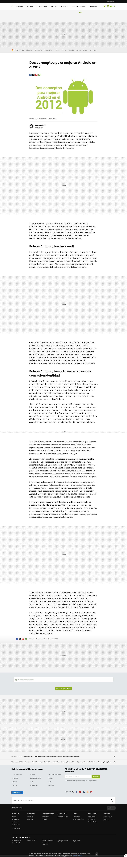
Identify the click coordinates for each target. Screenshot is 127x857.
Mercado (50, 778)
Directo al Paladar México (63, 840)
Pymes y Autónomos (106, 820)
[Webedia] (111, 1)
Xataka (14, 816)
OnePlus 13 (92, 762)
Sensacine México (47, 840)
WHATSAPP (93, 6)
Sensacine (45, 816)
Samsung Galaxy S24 (104, 762)
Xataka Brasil (16, 843)
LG (90, 50)
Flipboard (105, 6)
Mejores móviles (81, 762)
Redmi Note (38, 50)
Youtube (111, 6)
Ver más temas (17, 792)
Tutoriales (15, 778)
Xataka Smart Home (16, 825)
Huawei (14, 782)
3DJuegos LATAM (32, 840)
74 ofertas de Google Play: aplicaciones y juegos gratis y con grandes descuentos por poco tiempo (50, 756)
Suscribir (96, 777)
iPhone (64, 50)
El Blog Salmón (107, 816)
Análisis (32, 774)
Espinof (44, 819)
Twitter (114, 6)
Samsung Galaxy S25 (31, 762)
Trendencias (91, 816)
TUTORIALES (64, 6)
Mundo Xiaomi (16, 828)
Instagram (108, 6)
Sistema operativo (35, 778)
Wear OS (71, 50)
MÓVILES (30, 6)
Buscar (111, 800)
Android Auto (34, 785)
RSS (87, 791)
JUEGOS (53, 6)
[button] (40, 125)
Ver (64, 689)
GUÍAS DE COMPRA (78, 6)
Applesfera (15, 822)
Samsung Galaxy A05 (67, 762)
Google (32, 782)
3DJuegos (30, 816)
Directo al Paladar (63, 816)
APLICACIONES (42, 6)
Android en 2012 (53, 639)
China (57, 50)
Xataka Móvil (15, 819)
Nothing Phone (48, 50)
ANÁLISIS (20, 6)
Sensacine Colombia (45, 843)
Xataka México (16, 840)
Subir (110, 808)
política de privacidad (90, 780)
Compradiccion (92, 822)
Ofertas (14, 785)
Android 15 (56, 762)
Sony (95, 50)
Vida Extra (30, 819)
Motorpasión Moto (78, 819)
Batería (78, 50)
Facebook (30, 75)
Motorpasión (76, 816)
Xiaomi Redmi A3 (45, 762)
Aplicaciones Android (54, 774)
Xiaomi (85, 50)
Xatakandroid (40, 639)
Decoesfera (91, 819)
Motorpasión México (76, 840)
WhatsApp (29, 50)
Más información (77, 855)
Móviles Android (17, 774)
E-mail (39, 75)
